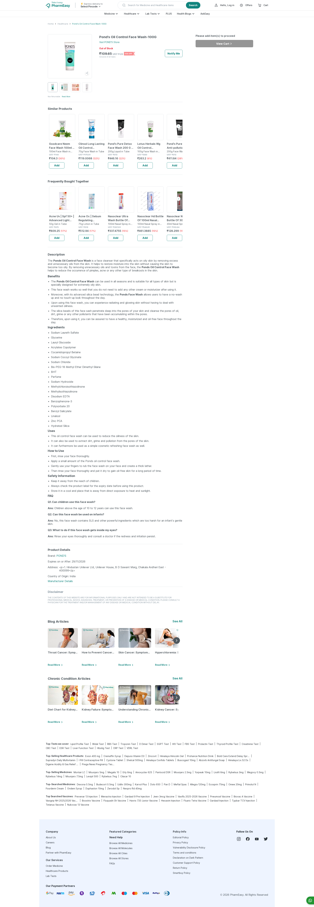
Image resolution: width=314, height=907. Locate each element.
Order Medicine (54, 865)
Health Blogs (184, 13)
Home (51, 24)
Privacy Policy (180, 842)
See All (178, 621)
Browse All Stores (119, 858)
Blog (48, 847)
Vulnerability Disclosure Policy (189, 847)
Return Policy (180, 867)
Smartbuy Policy (181, 872)
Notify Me (173, 53)
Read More (66, 97)
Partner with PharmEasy (58, 852)
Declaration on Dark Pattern (188, 857)
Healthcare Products (57, 871)
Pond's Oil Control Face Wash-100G (89, 24)
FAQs (112, 863)
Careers (50, 842)
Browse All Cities (118, 853)
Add (56, 165)
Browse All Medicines (120, 843)
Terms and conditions (184, 852)
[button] (159, 5)
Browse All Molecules (120, 848)
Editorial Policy (181, 837)
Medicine (109, 13)
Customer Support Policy (186, 862)
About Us (51, 837)
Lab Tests (151, 13)
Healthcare (130, 13)
